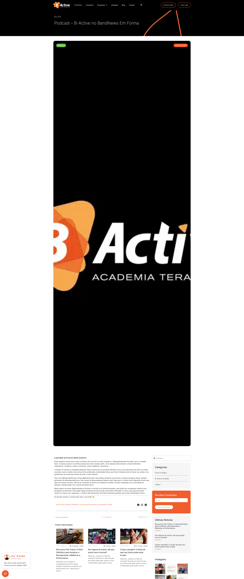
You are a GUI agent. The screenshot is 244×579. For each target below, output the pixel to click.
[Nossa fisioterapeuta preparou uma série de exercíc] (160, 569)
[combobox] (171, 458)
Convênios (89, 5)
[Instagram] (142, 505)
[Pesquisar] (141, 5)
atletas (67, 504)
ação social (60, 504)
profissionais (102, 504)
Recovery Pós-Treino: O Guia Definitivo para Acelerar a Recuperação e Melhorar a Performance (171, 526)
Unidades (114, 5)
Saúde (110, 504)
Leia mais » (158, 530)
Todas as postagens (61, 517)
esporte (87, 504)
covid (81, 504)
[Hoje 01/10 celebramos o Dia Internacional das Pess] (182, 569)
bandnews (74, 504)
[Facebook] (138, 505)
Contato (132, 5)
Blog (123, 5)
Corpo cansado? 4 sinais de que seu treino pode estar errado (132, 552)
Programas (101, 5)
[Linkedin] (145, 505)
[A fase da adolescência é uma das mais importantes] (171, 569)
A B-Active (78, 5)
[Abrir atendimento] (5, 573)
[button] (61, 45)
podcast (93, 504)
